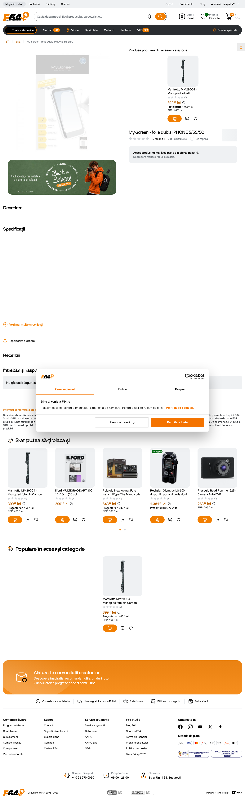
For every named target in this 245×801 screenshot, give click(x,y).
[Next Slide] (237, 467)
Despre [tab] (180, 389)
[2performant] (152, 792)
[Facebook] (180, 727)
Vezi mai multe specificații (26, 324)
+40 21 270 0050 (83, 777)
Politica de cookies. (180, 407)
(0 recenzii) (158, 138)
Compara (202, 139)
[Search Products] (160, 16)
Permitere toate (177, 422)
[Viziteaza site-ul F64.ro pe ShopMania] (138, 792)
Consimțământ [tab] (65, 389)
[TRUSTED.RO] (112, 792)
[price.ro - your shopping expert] (123, 792)
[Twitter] (210, 727)
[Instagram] (190, 727)
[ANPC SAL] (193, 754)
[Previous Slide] (7, 467)
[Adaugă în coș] (174, 118)
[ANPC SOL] (226, 754)
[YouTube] (200, 727)
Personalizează (120, 422)
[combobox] (100, 16)
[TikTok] (220, 727)
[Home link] (7, 41)
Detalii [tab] (122, 389)
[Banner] (62, 177)
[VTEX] (237, 792)
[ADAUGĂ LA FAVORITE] (195, 119)
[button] (149, 16)
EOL (18, 41)
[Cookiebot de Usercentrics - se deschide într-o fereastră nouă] (187, 376)
